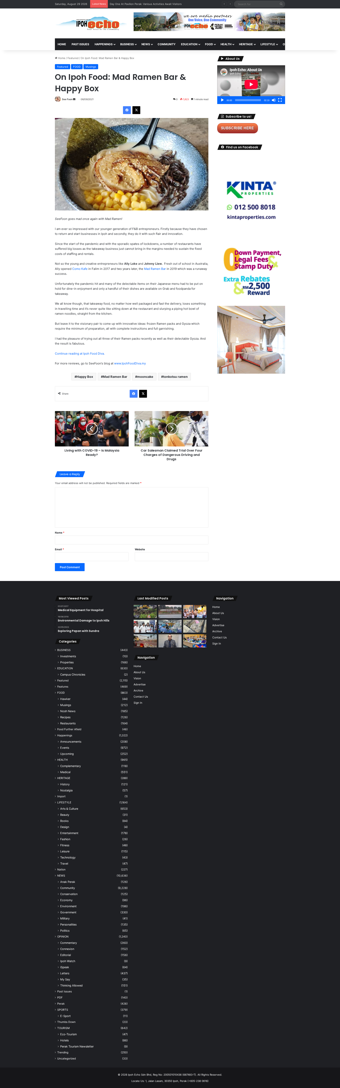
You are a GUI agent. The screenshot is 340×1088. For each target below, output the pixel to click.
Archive (138, 690)
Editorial (65, 955)
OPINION (288, 44)
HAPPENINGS (104, 44)
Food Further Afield (69, 729)
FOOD (209, 44)
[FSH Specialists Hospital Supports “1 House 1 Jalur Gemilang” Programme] (145, 626)
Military (65, 918)
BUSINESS (127, 44)
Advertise (140, 684)
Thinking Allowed (71, 985)
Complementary (70, 766)
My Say (65, 979)
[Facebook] (127, 110)
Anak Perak (67, 881)
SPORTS (307, 44)
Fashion (65, 839)
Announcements (70, 741)
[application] (251, 84)
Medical (65, 772)
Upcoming (67, 753)
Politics (64, 930)
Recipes (65, 717)
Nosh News (67, 711)
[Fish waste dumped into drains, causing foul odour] (194, 626)
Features (62, 686)
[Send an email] (74, 99)
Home (62, 44)
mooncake (145, 377)
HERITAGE (246, 44)
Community (67, 888)
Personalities (68, 924)
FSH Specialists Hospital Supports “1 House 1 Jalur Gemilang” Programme (155, 4)
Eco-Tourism (68, 1034)
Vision (137, 678)
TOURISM (325, 44)
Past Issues (80, 44)
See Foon (67, 99)
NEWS (145, 44)
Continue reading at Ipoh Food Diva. (80, 353)
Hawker (65, 699)
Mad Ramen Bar (155, 269)
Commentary (68, 942)
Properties (67, 662)
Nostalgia (66, 790)
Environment (68, 906)
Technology (68, 857)
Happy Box (85, 377)
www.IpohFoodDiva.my (130, 363)
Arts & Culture (69, 808)
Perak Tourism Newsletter (77, 1046)
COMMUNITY (167, 44)
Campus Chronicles (72, 674)
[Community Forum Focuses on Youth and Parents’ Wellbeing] (170, 640)
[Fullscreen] (280, 100)
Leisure (64, 851)
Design (64, 827)
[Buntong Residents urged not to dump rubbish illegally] (145, 611)
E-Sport (65, 1016)
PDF (60, 997)
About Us (139, 672)
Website (140, 549)
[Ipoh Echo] (91, 23)
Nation (61, 869)
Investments (68, 656)
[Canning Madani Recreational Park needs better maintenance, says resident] (170, 611)
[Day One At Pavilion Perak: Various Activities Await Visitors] (194, 611)
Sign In (138, 702)
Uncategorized (66, 1058)
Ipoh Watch (67, 961)
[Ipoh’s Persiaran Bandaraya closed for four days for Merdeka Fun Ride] (145, 640)
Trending (62, 1052)
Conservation (69, 894)
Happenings (64, 735)
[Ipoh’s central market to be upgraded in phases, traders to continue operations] (194, 640)
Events (64, 747)
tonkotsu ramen (175, 377)
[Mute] (274, 100)
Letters (64, 973)
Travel (64, 863)
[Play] (222, 100)
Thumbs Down (66, 1021)
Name (59, 532)
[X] (136, 110)
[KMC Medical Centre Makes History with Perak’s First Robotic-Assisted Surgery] (170, 626)
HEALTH (226, 44)
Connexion (67, 949)
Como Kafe (80, 269)
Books (64, 820)
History (65, 784)
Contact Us (141, 696)
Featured (73, 58)
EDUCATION (189, 44)
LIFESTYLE (268, 44)
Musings (91, 66)
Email (59, 549)
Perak (61, 1003)
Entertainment (69, 833)
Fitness (64, 845)
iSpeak (64, 967)
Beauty (64, 814)
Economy (66, 900)
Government (68, 912)
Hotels (64, 1040)
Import (61, 796)
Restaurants (68, 723)
